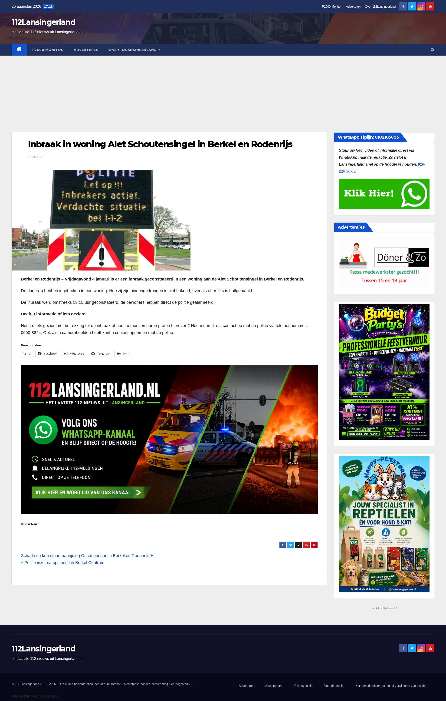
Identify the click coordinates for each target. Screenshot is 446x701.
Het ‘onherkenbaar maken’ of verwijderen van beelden (391, 686)
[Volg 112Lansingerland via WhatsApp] (169, 439)
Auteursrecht (273, 686)
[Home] (19, 50)
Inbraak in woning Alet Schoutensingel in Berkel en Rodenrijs (160, 144)
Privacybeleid (303, 686)
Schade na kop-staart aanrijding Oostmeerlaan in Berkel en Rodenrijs (86, 555)
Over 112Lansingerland (380, 6)
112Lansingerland (43, 22)
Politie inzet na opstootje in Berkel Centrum (63, 562)
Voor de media (334, 686)
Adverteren (353, 6)
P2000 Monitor (331, 6)
